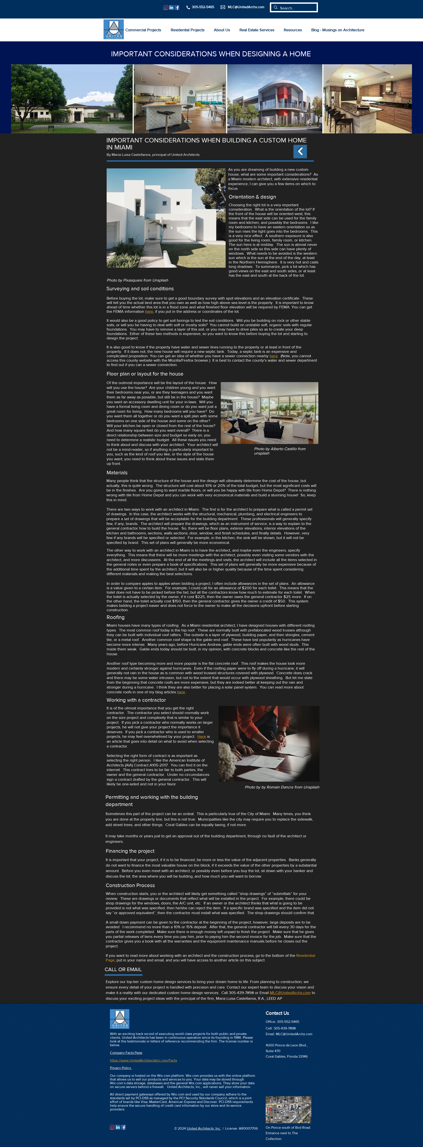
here (274, 356)
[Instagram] (165, 7)
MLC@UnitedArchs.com (290, 993)
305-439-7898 (285, 1028)
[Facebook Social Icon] (176, 7)
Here (201, 736)
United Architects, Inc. (204, 1128)
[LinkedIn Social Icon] (171, 7)
